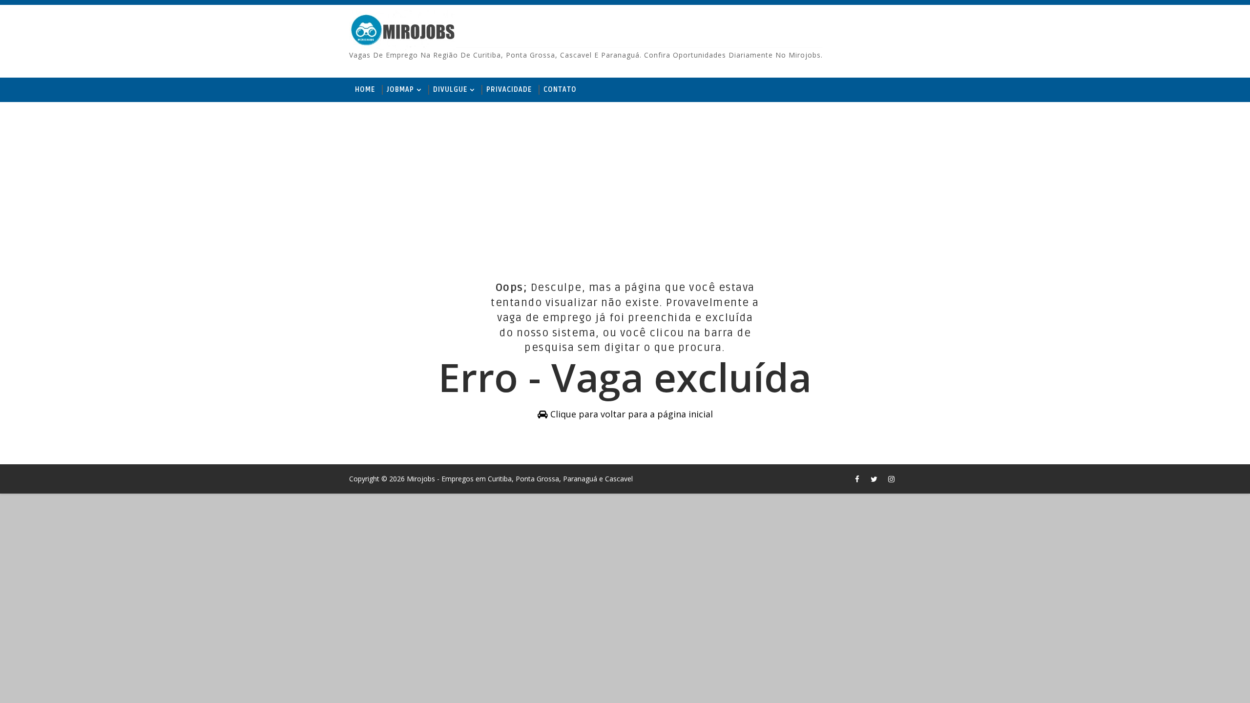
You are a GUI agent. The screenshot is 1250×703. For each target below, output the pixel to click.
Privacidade (509, 89)
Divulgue (450, 89)
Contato (560, 89)
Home (365, 89)
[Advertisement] (625, 177)
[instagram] (891, 479)
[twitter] (874, 479)
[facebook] (857, 479)
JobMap (400, 89)
